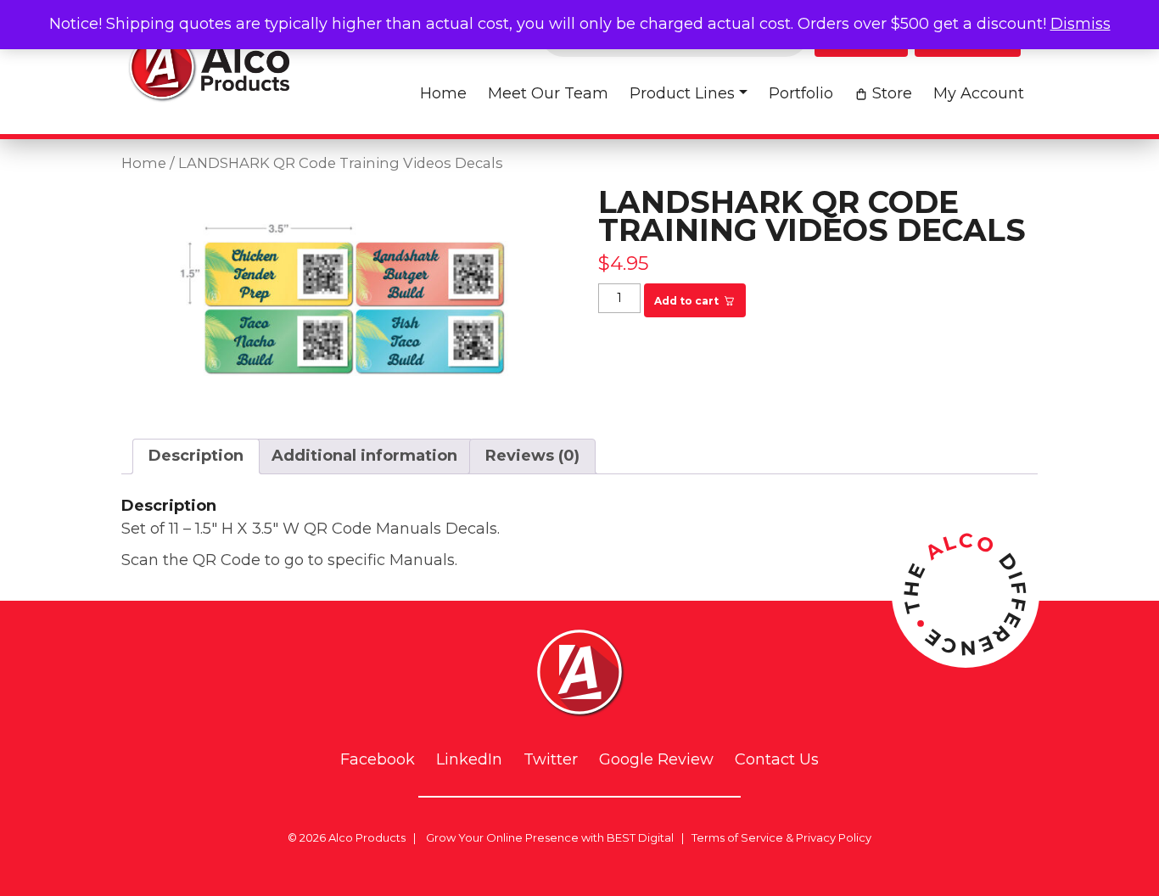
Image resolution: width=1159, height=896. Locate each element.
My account (978, 93)
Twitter (551, 760)
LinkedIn (469, 760)
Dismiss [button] (1080, 23)
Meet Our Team (548, 93)
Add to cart (686, 300)
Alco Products (367, 837)
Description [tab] (196, 455)
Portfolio (801, 93)
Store (892, 93)
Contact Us (777, 760)
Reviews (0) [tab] (532, 455)
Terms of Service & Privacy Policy (781, 837)
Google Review (656, 760)
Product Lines (682, 93)
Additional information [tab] (364, 455)
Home (443, 93)
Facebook (377, 760)
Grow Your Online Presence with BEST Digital (550, 837)
